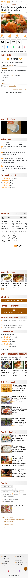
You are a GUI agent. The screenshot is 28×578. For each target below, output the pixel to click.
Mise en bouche (9, 524)
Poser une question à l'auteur (14, 300)
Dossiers (4, 566)
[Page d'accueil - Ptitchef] (1, 5)
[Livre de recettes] (13, 1)
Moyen (12, 183)
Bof (11, 185)
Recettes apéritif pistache (10, 499)
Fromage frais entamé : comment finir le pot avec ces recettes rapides (19, 448)
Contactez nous (20, 556)
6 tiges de (9, 86)
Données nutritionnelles (19, 89)
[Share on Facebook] (2, 47)
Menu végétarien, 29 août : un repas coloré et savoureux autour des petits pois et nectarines (19, 473)
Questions (4, 563)
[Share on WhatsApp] (13, 47)
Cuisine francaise (9, 521)
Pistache (23, 494)
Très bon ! (13, 178)
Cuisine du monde (10, 519)
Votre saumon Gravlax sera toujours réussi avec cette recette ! (19, 409)
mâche (4, 68)
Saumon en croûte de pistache (5, 285)
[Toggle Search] (21, 1)
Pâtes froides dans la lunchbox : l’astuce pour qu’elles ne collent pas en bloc (19, 437)
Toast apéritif (7, 494)
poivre (4, 83)
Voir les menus (5, 561)
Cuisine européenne (21, 519)
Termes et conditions (21, 562)
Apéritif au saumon (8, 496)
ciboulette (12, 86)
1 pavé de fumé (10, 65)
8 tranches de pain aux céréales (12, 62)
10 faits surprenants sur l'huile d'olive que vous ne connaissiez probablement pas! (19, 387)
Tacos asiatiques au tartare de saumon (5, 373)
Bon (11, 180)
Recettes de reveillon (9, 489)
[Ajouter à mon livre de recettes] (24, 41)
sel (3, 80)
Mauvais (13, 187)
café (11, 75)
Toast (22, 491)
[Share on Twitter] (19, 47)
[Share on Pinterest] (24, 47)
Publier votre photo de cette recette (14, 312)
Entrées (7, 528)
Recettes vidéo (6, 558)
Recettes (4, 556)
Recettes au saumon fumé (10, 491)
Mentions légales (20, 565)
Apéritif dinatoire (8, 486)
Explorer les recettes (7, 517)
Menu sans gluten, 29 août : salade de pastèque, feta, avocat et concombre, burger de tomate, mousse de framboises (13, 461)
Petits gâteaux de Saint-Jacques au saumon (18, 373)
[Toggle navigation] (25, 2)
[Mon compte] (16, 1)
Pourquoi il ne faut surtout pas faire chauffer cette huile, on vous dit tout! (19, 421)
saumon (11, 65)
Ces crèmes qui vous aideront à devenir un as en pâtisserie (19, 398)
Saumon (15, 494)
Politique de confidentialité (18, 559)
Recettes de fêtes (18, 506)
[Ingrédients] (2, 289)
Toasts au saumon (8, 501)
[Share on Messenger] (8, 47)
